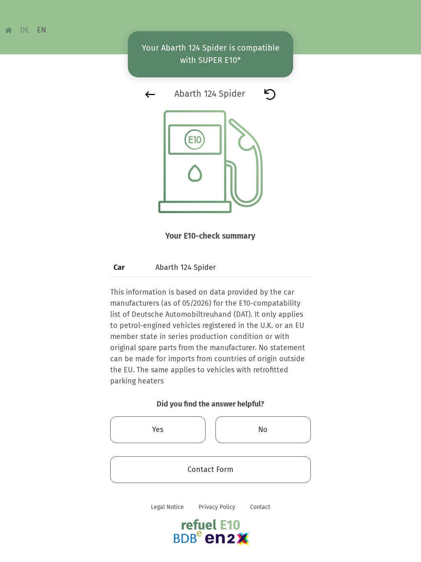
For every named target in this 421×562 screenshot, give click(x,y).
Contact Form (210, 469)
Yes (157, 429)
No (263, 429)
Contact (260, 507)
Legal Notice (167, 507)
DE (24, 30)
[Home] (8, 30)
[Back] (150, 93)
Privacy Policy (217, 507)
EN (41, 30)
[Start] (269, 93)
